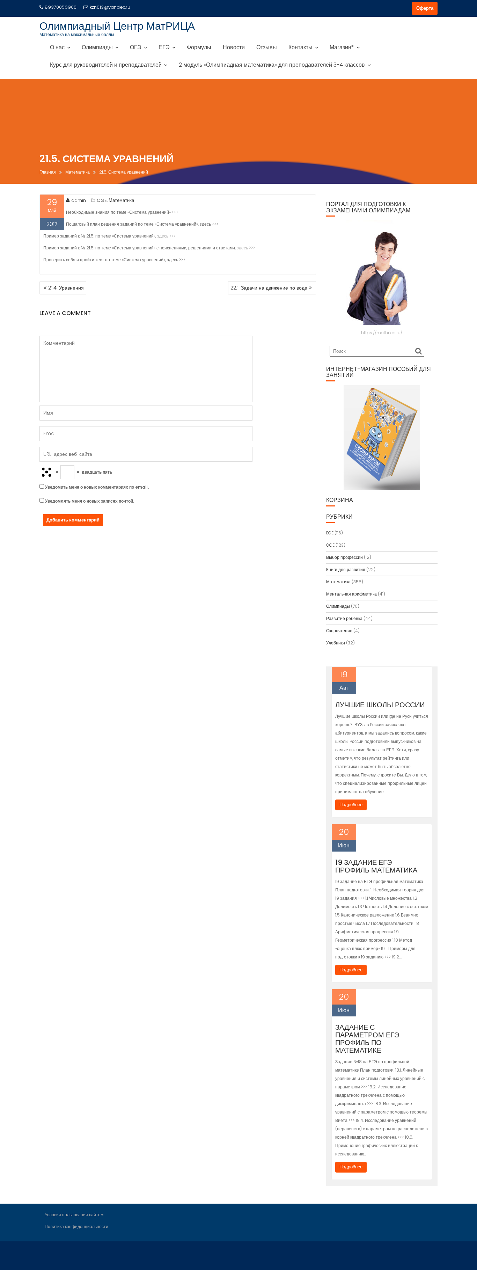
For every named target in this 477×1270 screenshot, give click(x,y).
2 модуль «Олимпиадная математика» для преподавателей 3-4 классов (272, 65)
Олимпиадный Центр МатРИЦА (117, 26)
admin (78, 200)
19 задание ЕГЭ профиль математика (376, 866)
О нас (57, 47)
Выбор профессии (344, 557)
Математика (121, 200)
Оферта (424, 8)
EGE (329, 533)
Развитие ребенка (344, 618)
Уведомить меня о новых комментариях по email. (97, 487)
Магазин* (342, 47)
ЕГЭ (164, 47)
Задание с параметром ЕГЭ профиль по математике (367, 1038)
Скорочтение (339, 631)
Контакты (300, 47)
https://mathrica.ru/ (381, 333)
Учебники (335, 643)
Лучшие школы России (380, 705)
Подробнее (350, 804)
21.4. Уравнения (66, 287)
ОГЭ (135, 47)
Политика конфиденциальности (76, 1226)
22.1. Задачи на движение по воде (268, 287)
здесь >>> (166, 236)
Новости (234, 47)
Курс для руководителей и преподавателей (106, 65)
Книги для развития (345, 569)
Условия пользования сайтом (74, 1215)
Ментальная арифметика (351, 594)
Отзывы (266, 47)
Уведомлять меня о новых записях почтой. (89, 501)
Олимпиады (97, 47)
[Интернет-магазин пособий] (382, 437)
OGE (102, 200)
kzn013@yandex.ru (110, 7)
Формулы (199, 47)
